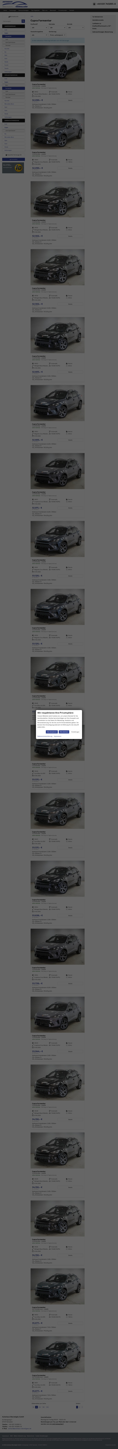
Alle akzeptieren (52, 732)
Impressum (57, 736)
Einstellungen (75, 732)
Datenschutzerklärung (44, 736)
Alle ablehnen (64, 732)
